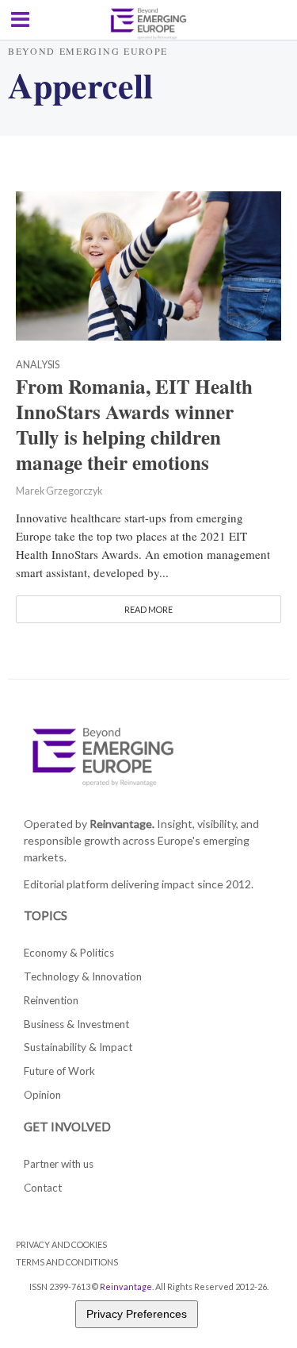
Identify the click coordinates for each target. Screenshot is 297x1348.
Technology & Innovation (83, 976)
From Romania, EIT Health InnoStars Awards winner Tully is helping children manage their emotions (134, 424)
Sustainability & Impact (78, 1047)
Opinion (42, 1094)
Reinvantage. (121, 823)
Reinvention (51, 1000)
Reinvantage (126, 1286)
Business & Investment (76, 1024)
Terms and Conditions (67, 1262)
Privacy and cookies (61, 1244)
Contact (43, 1187)
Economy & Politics (69, 952)
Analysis (37, 365)
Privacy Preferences (136, 1314)
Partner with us (58, 1163)
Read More (148, 609)
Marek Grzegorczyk (59, 491)
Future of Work (59, 1071)
